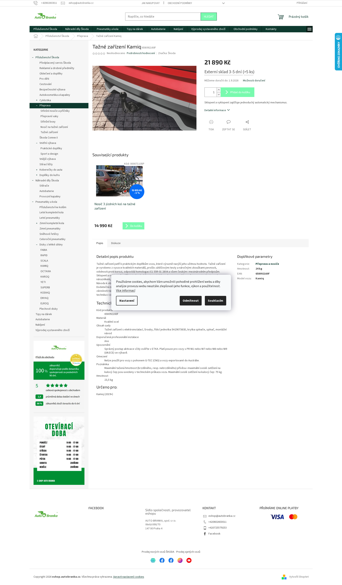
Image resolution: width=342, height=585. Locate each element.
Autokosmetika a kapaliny (55, 95)
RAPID (44, 255)
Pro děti (44, 79)
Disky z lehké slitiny (51, 245)
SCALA (44, 261)
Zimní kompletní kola (52, 223)
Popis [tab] (99, 243)
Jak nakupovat (151, 3)
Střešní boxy (48, 122)
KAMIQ (44, 266)
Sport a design (49, 154)
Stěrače (44, 186)
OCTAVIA (46, 271)
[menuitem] (45, 29)
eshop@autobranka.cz (221, 516)
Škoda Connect (49, 138)
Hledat (209, 16)
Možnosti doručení (254, 81)
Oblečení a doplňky (51, 74)
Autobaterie (47, 191)
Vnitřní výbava (48, 143)
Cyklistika (45, 100)
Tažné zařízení (49, 132)
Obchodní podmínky (180, 3)
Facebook (214, 534)
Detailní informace (215, 110)
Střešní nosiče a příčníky (55, 111)
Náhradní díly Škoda (47, 181)
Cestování (46, 84)
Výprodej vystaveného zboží (53, 330)
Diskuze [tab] (116, 243)
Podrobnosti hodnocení (141, 53)
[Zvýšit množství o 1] (219, 90)
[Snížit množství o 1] (219, 94)
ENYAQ (45, 298)
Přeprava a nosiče (267, 264)
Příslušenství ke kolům (53, 207)
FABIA (44, 250)
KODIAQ (45, 293)
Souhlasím (215, 300)
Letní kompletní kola (51, 212)
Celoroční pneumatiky (52, 239)
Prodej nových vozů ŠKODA (158, 552)
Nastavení (126, 300)
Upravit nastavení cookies (128, 577)
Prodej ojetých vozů (188, 552)
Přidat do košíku (240, 92)
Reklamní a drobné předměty (57, 68)
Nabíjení (40, 325)
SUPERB (45, 288)
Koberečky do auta (51, 170)
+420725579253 (217, 528)
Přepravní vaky (49, 116)
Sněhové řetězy (49, 234)
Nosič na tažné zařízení (54, 127)
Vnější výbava (48, 159)
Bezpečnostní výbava (52, 90)
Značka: (166, 53)
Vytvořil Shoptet (299, 577)
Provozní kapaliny (50, 197)
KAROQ (45, 277)
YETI (43, 282)
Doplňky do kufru (50, 175)
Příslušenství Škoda (47, 57)
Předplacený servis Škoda (55, 63)
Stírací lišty (46, 164)
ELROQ (45, 303)
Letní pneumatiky (50, 218)
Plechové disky (49, 309)
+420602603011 (217, 522)
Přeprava (45, 106)
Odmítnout (191, 300)
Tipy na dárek (44, 314)
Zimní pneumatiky (50, 229)
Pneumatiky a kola (46, 202)
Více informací (125, 290)
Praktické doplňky (51, 148)
